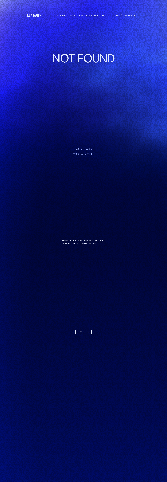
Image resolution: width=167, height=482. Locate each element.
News (102, 15)
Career (96, 15)
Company (88, 15)
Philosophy (71, 15)
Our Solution (61, 15)
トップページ (82, 332)
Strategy (80, 15)
